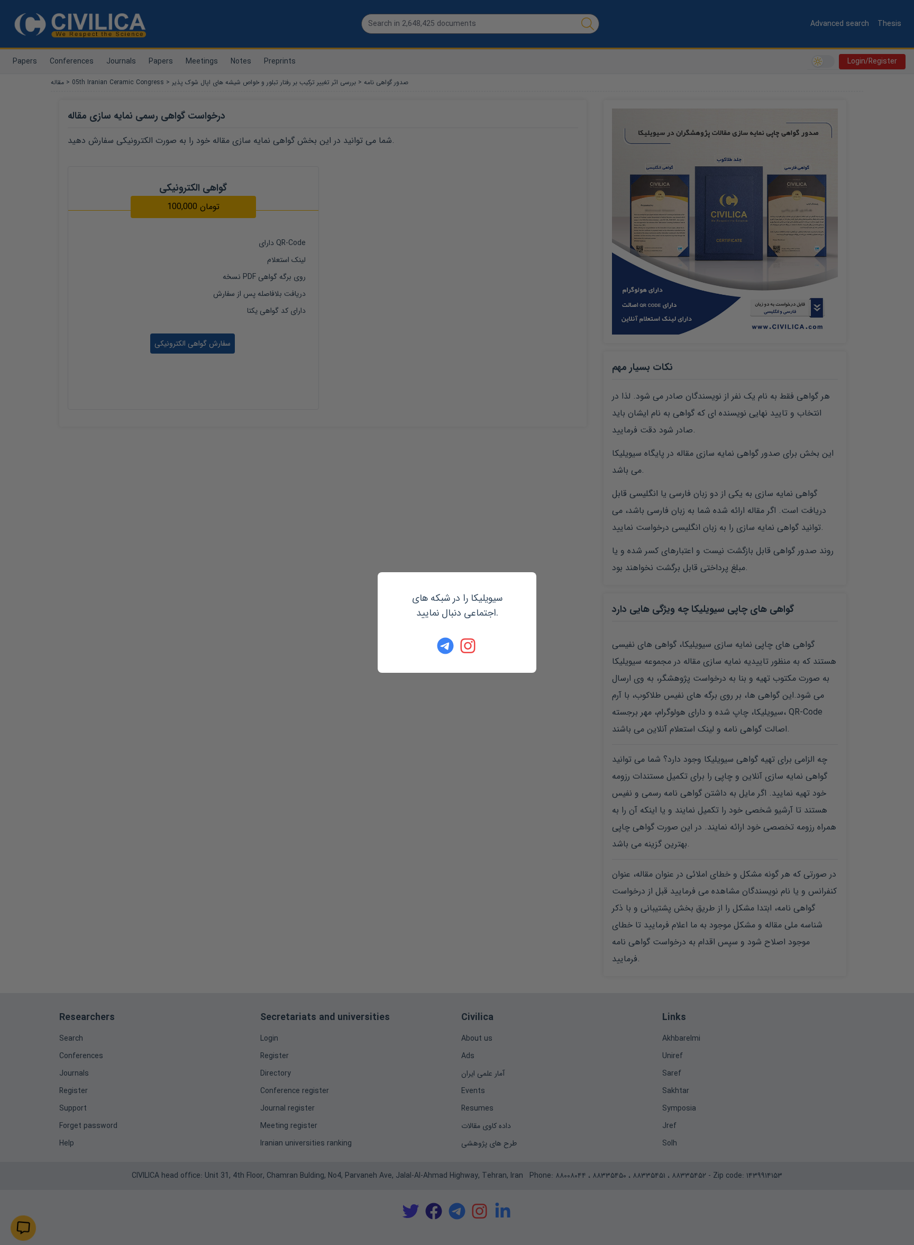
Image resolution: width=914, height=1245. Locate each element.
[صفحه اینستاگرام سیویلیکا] (468, 645)
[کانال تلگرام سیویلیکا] (445, 645)
